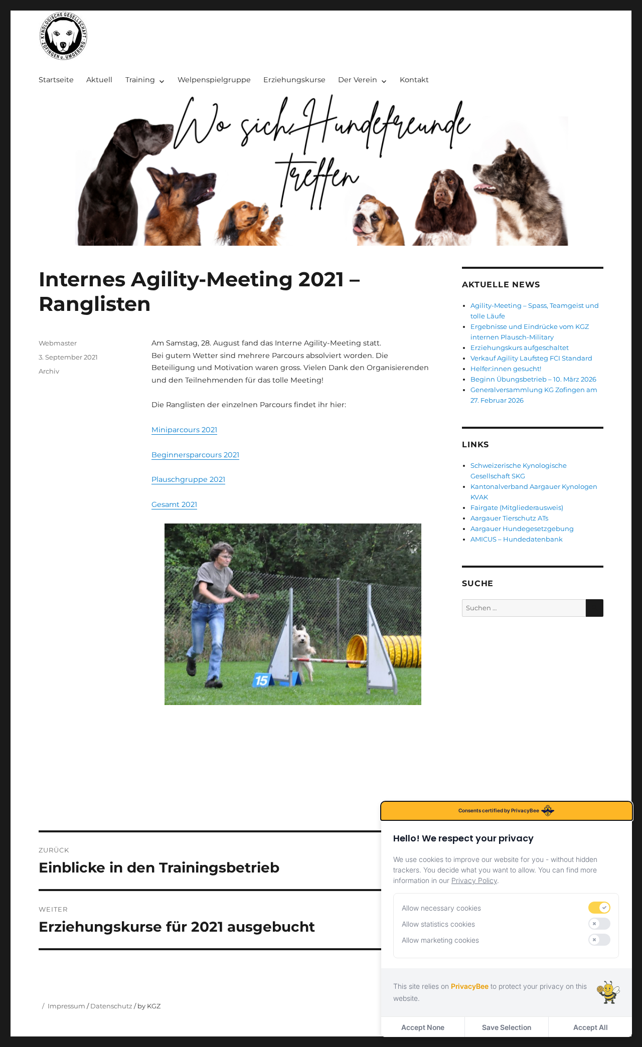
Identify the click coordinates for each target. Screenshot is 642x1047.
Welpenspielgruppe (214, 79)
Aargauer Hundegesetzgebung (522, 529)
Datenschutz (111, 1006)
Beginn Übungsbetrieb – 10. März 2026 (533, 379)
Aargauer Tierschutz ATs (509, 518)
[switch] (599, 908)
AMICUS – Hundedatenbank (516, 539)
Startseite (56, 79)
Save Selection (506, 1027)
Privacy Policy (474, 880)
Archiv (49, 371)
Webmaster (58, 343)
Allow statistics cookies (438, 924)
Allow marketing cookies (440, 940)
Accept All (590, 1027)
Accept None (422, 1027)
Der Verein (357, 79)
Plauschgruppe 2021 (188, 479)
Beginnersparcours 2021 (195, 454)
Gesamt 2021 (174, 504)
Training (140, 79)
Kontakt (414, 79)
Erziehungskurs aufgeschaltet (519, 347)
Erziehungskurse (294, 79)
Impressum (67, 1006)
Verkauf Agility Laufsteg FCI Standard (531, 358)
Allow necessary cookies (441, 908)
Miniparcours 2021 (184, 429)
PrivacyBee (470, 986)
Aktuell (99, 79)
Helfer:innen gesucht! (505, 369)
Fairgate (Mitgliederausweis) (516, 507)
